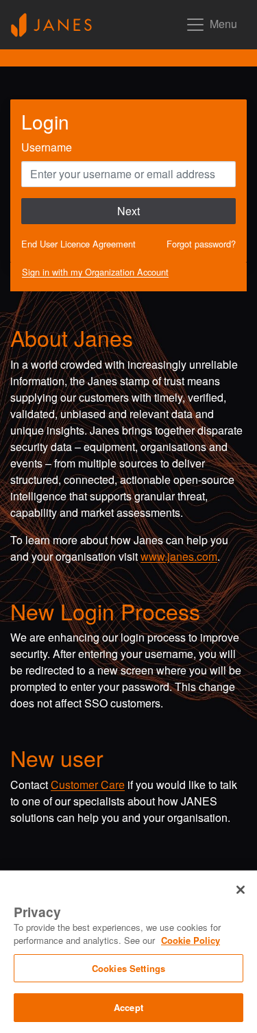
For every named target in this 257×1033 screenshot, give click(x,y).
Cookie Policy (190, 940)
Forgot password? (201, 243)
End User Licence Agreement (78, 243)
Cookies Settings (128, 968)
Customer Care (88, 784)
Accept (128, 1007)
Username (46, 147)
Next (128, 211)
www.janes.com (178, 556)
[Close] (240, 890)
